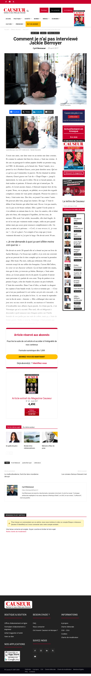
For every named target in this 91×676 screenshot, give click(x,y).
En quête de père (11, 446)
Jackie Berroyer (27, 463)
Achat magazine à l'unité (13, 633)
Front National (15, 463)
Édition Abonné (16, 29)
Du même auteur (29, 427)
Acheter (31, 414)
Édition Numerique (32, 410)
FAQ (34, 623)
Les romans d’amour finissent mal (74, 474)
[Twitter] (13, 2)
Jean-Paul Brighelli (77, 243)
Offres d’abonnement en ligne (15, 623)
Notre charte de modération (16, 531)
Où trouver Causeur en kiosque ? (45, 630)
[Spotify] (9, 2)
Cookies (64, 634)
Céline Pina (78, 257)
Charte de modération (69, 637)
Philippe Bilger (77, 251)
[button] (27, 11)
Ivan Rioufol (78, 288)
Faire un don (9, 636)
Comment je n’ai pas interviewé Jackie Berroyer (45, 41)
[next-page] (11, 453)
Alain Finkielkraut (78, 227)
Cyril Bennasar (39, 48)
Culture (43, 33)
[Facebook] (6, 2)
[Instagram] (41, 650)
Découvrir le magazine (73, 173)
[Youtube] (35, 656)
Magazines (80, 19)
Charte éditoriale (67, 627)
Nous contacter (39, 627)
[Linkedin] (47, 650)
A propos (64, 623)
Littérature (37, 463)
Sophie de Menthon (78, 274)
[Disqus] (45, 562)
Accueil (6, 29)
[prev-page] (7, 453)
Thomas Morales (77, 305)
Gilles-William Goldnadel (78, 298)
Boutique (19, 1)
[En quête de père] (14, 437)
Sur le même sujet (13, 427)
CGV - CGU (65, 630)
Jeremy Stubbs (76, 282)
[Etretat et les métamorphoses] (32, 437)
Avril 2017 (26, 29)
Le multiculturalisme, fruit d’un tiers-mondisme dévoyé (21, 475)
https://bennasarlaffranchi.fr (30, 490)
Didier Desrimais (78, 266)
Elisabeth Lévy (77, 220)
